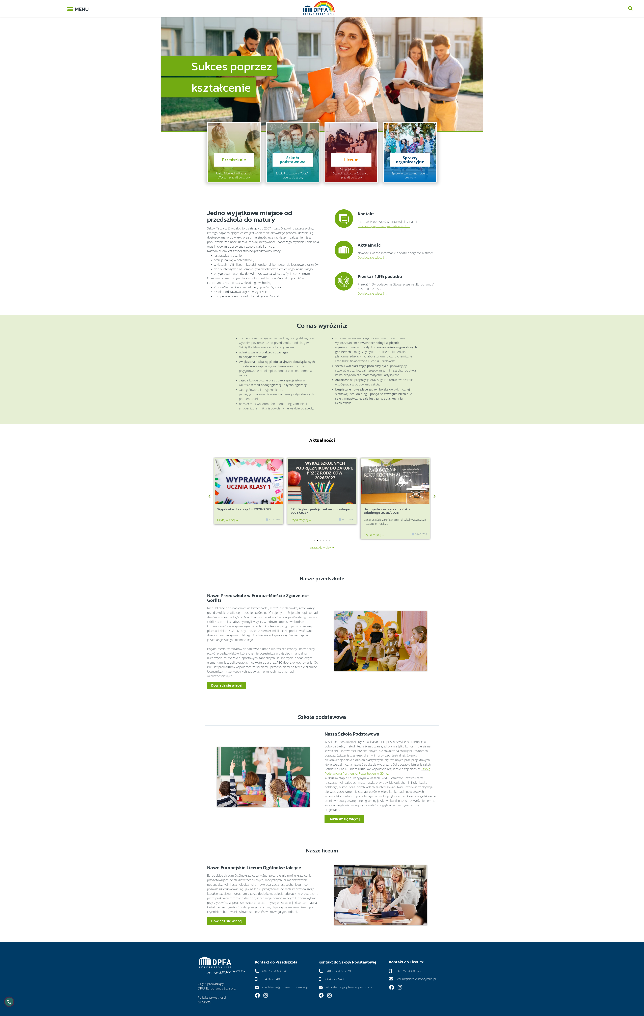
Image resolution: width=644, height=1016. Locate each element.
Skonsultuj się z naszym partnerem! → (384, 226)
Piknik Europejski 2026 (382, 509)
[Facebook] (257, 995)
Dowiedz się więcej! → (373, 257)
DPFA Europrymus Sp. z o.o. (217, 988)
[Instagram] (265, 995)
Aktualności (370, 245)
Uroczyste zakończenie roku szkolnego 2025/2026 (313, 510)
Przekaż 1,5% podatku (380, 276)
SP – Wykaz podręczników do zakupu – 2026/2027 (248, 510)
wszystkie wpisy (320, 547)
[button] (78, 8)
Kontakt (366, 213)
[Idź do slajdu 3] (320, 540)
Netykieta (204, 1002)
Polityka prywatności (212, 997)
